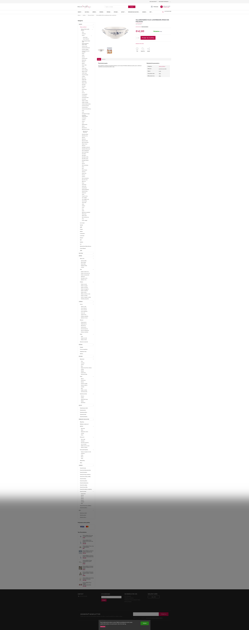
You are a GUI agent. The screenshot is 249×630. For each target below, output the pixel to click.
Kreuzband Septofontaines (85, 116)
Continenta (82, 233)
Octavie (83, 163)
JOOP (81, 250)
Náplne (82, 400)
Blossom (83, 61)
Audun (83, 55)
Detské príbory (83, 517)
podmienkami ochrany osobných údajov (154, 617)
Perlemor (83, 171)
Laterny (82, 364)
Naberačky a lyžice (84, 431)
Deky (82, 388)
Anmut (83, 35)
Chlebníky (83, 453)
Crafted (83, 76)
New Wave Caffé (85, 156)
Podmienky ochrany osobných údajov (132, 599)
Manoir (83, 126)
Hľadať (131, 6)
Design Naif (84, 79)
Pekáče (81, 347)
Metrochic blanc (85, 140)
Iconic (83, 110)
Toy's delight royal (85, 199)
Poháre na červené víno (85, 273)
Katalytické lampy (84, 399)
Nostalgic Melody (85, 160)
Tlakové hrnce (83, 314)
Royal (83, 183)
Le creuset (82, 222)
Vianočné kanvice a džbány (85, 505)
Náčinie (81, 426)
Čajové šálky (83, 263)
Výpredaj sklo (83, 410)
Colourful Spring (85, 74)
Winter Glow (84, 215)
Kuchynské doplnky (84, 449)
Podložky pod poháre (85, 298)
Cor (80, 244)
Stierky (81, 353)
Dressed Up (84, 81)
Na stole (81, 253)
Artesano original (85, 49)
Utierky (82, 498)
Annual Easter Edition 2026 (86, 41)
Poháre (81, 281)
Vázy (82, 361)
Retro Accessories (85, 178)
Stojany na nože (84, 338)
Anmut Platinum (86, 38)
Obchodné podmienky (164, 1)
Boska (81, 231)
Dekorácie (82, 359)
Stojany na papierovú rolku (86, 451)
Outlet (80, 405)
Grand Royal (84, 95)
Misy (82, 366)
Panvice (81, 320)
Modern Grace (84, 143)
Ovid (83, 168)
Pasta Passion (84, 169)
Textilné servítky (84, 391)
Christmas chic (84, 58)
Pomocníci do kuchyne (84, 419)
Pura (83, 209)
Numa (83, 161)
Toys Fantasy (84, 200)
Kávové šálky (83, 262)
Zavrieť (167, 53)
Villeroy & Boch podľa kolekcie (85, 30)
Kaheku (81, 242)
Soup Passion (84, 187)
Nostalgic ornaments (86, 147)
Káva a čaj (82, 258)
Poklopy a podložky (84, 316)
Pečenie (80, 344)
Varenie (81, 301)
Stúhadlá (82, 440)
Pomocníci (82, 437)
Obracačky (83, 428)
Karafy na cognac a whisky (86, 297)
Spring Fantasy (85, 191)
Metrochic (84, 139)
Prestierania (83, 380)
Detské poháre (83, 515)
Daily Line (84, 77)
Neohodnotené (145, 26)
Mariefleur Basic (85, 134)
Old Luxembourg (85, 165)
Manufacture (84, 127)
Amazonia (84, 33)
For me (83, 92)
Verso (83, 207)
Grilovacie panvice (84, 328)
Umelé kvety (83, 372)
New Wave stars (85, 158)
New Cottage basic (85, 150)
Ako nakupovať (153, 1)
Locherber (82, 235)
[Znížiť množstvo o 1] (136, 38)
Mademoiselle (84, 124)
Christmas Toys (85, 107)
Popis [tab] (99, 59)
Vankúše (82, 386)
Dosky (82, 455)
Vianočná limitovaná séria (85, 470)
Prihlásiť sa (163, 614)
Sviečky (82, 369)
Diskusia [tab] (103, 59)
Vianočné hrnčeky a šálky (85, 476)
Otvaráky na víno (84, 278)
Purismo (83, 176)
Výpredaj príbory (83, 412)
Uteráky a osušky (84, 383)
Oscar (83, 166)
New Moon (84, 153)
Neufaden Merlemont (86, 148)
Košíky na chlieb (84, 390)
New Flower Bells (85, 152)
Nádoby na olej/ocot (84, 424)
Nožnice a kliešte (84, 447)
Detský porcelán (83, 513)
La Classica (84, 117)
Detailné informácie (140, 43)
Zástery (82, 500)
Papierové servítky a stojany (86, 367)
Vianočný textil (83, 491)
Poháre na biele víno (85, 271)
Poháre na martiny (84, 287)
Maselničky (82, 460)
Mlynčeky (82, 421)
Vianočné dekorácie (84, 482)
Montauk (83, 145)
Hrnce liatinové (84, 308)
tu (125, 623)
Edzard (81, 237)
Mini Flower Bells (85, 142)
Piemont (83, 174)
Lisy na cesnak (83, 444)
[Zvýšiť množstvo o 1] (139, 38)
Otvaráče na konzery (85, 442)
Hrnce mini (83, 312)
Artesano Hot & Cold (86, 47)
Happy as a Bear (85, 100)
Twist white (84, 202)
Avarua (83, 56)
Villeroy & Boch (83, 27)
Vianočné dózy (83, 478)
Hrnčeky (82, 267)
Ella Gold (83, 84)
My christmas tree (85, 217)
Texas (83, 194)
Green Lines (84, 68)
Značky (80, 24)
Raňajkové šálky (84, 265)
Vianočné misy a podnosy (85, 474)
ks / (154, 596)
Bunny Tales (84, 64)
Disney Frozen (84, 71)
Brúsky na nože (84, 339)
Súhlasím (144, 623)
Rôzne (82, 434)
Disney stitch (84, 82)
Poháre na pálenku (84, 290)
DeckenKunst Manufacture (85, 246)
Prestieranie (83, 493)
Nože (81, 334)
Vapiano (83, 205)
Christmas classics (85, 105)
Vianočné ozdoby (83, 485)
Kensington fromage (86, 113)
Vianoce (81, 465)
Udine (83, 204)
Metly (82, 430)
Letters (83, 121)
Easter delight (84, 220)
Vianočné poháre (83, 480)
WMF (81, 227)
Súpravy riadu (83, 306)
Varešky (82, 433)
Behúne (82, 381)
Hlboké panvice (84, 323)
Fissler (81, 229)
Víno (81, 269)
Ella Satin (84, 86)
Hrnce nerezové (84, 309)
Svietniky (82, 362)
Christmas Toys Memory (86, 108)
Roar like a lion (85, 179)
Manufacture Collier (85, 129)
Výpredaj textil (83, 414)
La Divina (83, 119)
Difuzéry (82, 396)
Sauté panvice (83, 327)
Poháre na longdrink (84, 289)
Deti (80, 510)
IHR (80, 239)
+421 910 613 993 (83, 596)
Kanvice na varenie (84, 341)
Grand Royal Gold (85, 97)
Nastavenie (103, 626)
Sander (81, 225)
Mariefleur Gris (85, 135)
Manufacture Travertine (85, 132)
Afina (83, 32)
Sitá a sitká (83, 439)
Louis (83, 122)
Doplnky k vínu (83, 279)
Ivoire (83, 112)
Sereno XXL (84, 186)
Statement (84, 192)
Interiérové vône (83, 393)
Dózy (81, 462)
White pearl (84, 213)
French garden (84, 94)
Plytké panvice (83, 322)
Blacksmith (84, 60)
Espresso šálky (84, 260)
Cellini (83, 66)
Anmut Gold (85, 37)
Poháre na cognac (84, 285)
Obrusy (82, 378)
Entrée (83, 87)
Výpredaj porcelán (84, 408)
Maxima (83, 137)
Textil (81, 376)
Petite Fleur (84, 173)
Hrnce (81, 304)
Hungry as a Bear (85, 102)
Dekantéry (83, 276)
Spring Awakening (85, 189)
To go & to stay (85, 196)
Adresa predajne (128, 601)
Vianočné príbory (83, 507)
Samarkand (84, 184)
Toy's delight (84, 197)
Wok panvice (83, 325)
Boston (83, 63)
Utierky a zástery (84, 385)
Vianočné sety (83, 468)
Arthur (83, 53)
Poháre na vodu (84, 284)
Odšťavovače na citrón (85, 445)
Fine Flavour (84, 89)
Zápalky (82, 370)
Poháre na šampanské (85, 274)
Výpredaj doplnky (83, 416)
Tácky (82, 458)
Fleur (83, 218)
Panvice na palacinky (85, 330)
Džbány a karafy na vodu (85, 293)
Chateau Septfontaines (86, 103)
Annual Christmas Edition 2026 (85, 44)
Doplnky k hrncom (84, 317)
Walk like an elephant (86, 212)
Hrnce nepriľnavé (84, 311)
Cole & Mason (83, 248)
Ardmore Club (84, 46)
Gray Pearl (84, 99)
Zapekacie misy (83, 351)
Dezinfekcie (83, 402)
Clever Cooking (84, 69)
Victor (83, 210)
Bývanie (81, 356)
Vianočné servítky (83, 487)
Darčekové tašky (84, 374)
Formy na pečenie (83, 349)
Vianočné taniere (83, 472)
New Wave (84, 155)
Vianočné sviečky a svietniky (86, 489)
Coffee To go (84, 73)
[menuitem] (81, 12)
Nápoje (80, 255)
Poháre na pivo (84, 292)
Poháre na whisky (84, 295)
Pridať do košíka (148, 38)
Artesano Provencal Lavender (85, 51)
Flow (83, 90)
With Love (84, 181)
